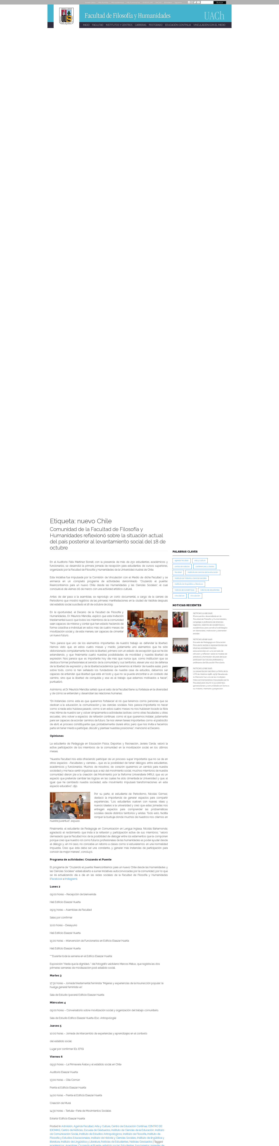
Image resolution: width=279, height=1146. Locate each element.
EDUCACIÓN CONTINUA (178, 25)
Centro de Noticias (72, 1130)
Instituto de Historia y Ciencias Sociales (113, 1137)
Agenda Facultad (83, 1126)
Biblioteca (168, 2)
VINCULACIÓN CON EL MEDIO (209, 25)
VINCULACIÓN (195, 596)
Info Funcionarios (133, 2)
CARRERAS (140, 25)
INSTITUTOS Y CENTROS (119, 25)
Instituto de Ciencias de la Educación (132, 1130)
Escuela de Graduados (97, 1130)
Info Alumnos (103, 2)
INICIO (86, 25)
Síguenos (178, 2)
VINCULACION (179, 596)
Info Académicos (117, 2)
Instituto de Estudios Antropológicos (100, 1134)
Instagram (71, 878)
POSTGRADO (156, 25)
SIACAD (158, 2)
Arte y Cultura (102, 1126)
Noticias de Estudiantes (114, 1141)
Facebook (56, 878)
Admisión (66, 1126)
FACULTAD (97, 25)
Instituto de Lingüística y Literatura (80, 1141)
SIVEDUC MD (148, 2)
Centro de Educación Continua (129, 1126)
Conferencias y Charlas (205, 566)
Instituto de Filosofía (134, 1134)
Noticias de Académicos (184, 590)
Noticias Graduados (140, 1141)
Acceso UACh (90, 2)
